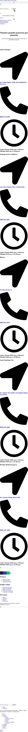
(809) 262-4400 (5, 427)
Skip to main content (12, 0)
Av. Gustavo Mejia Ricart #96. (10, 497)
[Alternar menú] (14, 10)
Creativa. (8, 604)
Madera (6, 717)
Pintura (6, 720)
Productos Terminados (9, 722)
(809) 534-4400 (5, 117)
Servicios (7, 723)
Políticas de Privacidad (7, 587)
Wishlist (4, 600)
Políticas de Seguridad (7, 588)
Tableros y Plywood (9, 718)
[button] (14, 2)
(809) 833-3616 (5, 322)
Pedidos (4, 597)
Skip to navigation (4, 0)
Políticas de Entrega (7, 589)
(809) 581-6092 (5, 220)
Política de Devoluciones (8, 590)
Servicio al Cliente (6, 579)
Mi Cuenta (5, 598)
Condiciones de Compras (8, 592)
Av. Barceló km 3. (6, 290)
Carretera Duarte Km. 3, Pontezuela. (12, 187)
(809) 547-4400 (5, 530)
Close (1, 731)
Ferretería (7, 719)
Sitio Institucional (6, 580)
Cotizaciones (5, 601)
